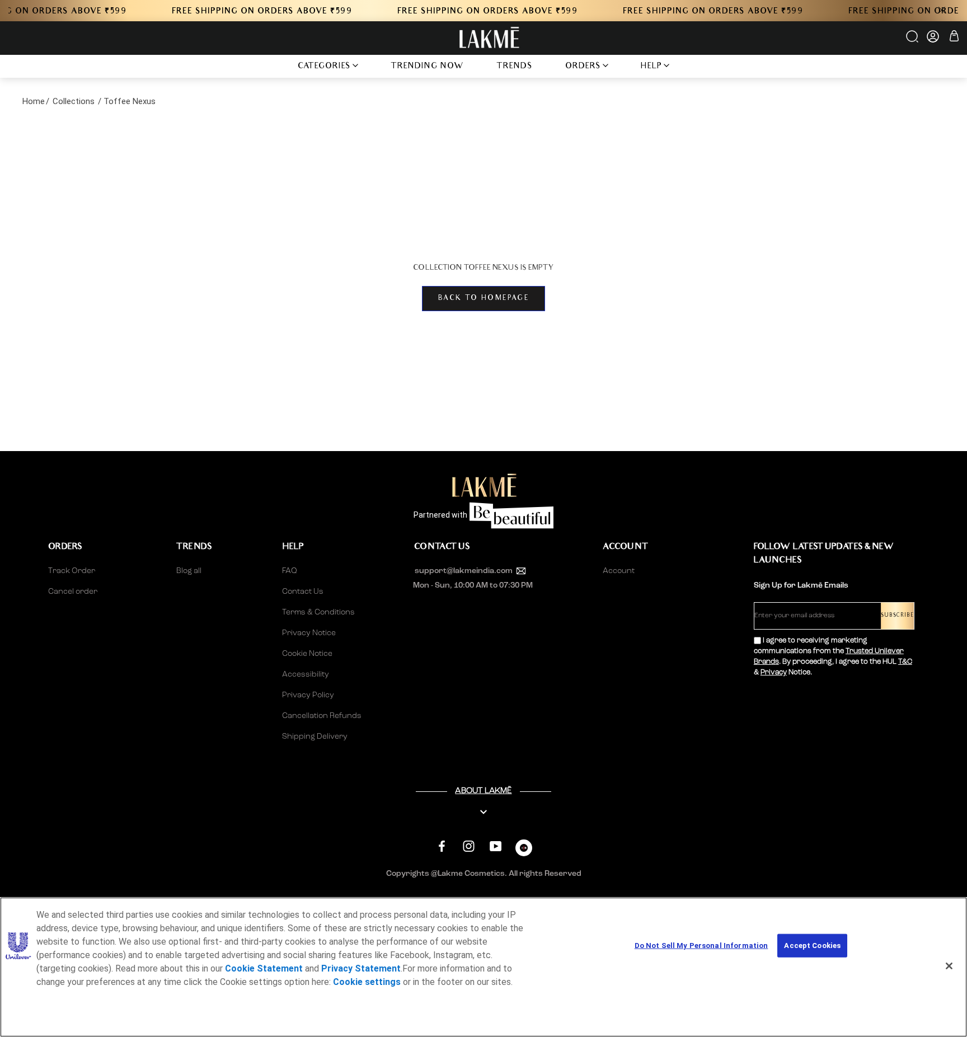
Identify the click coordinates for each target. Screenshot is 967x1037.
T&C (905, 661)
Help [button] (651, 67)
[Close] (949, 966)
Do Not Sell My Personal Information (701, 945)
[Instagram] (469, 846)
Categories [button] (324, 67)
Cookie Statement (264, 968)
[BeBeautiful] (524, 850)
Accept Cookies (812, 945)
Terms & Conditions (318, 612)
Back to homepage (483, 298)
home (33, 101)
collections (73, 101)
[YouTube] (496, 846)
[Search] (913, 40)
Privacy (774, 672)
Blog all (188, 571)
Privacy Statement (361, 968)
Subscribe (897, 616)
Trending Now (427, 67)
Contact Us (302, 591)
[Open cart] (954, 37)
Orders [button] (583, 67)
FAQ (289, 571)
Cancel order (72, 591)
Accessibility (305, 674)
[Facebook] (442, 846)
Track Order (71, 571)
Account (619, 571)
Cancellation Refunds (322, 716)
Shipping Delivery (315, 736)
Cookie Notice (307, 654)
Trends (514, 67)
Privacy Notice (309, 633)
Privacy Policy (308, 695)
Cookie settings (367, 982)
